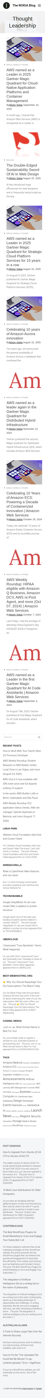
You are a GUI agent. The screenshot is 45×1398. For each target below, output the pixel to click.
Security (36, 1116)
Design (10, 160)
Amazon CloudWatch (31, 1063)
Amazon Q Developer (18, 1071)
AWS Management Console (23, 1088)
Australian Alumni (15, 1325)
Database (8, 1100)
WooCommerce (7, 1126)
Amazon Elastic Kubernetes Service (27, 1067)
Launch (36, 1110)
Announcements (14, 1079)
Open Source (16, 1117)
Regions (25, 1116)
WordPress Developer (30, 1126)
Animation (25, 1075)
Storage (17, 1121)
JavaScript (27, 1111)
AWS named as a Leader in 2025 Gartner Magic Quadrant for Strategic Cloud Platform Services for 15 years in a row (24, 251)
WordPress (17, 1125)
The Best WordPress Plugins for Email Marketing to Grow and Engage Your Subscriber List (22, 1236)
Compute (8, 1096)
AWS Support (15, 1092)
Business (25, 1091)
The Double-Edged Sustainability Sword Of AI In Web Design (22, 169)
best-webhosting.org (18, 975)
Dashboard (23, 1096)
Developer (27, 1100)
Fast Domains (12, 1146)
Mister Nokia (16, 105)
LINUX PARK (10, 828)
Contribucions (13, 1226)
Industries (20, 1111)
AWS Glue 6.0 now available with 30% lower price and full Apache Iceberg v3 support (20, 784)
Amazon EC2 (9, 1066)
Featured (17, 1105)
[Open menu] (39, 5)
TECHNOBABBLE (13, 896)
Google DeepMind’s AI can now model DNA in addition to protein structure (20, 906)
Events (7, 1105)
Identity (14, 1111)
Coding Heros (12, 1021)
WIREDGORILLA (12, 865)
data (30, 1096)
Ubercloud (10, 939)
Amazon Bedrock (13, 1062)
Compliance (35, 1092)
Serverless (7, 1121)
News (7, 1116)
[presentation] (24, 49)
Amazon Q (7, 1071)
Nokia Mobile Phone (17, 65)
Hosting (8, 1111)
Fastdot (39, 1388)
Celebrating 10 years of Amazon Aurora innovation (23, 333)
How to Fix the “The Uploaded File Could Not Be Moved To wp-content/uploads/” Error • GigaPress (21, 1359)
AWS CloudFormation (29, 1084)
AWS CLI (18, 1084)
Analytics (17, 1074)
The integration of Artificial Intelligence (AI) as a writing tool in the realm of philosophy (21, 1283)
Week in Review (29, 1121)
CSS (15, 1097)
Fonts (24, 1105)
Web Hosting (28, 1388)
